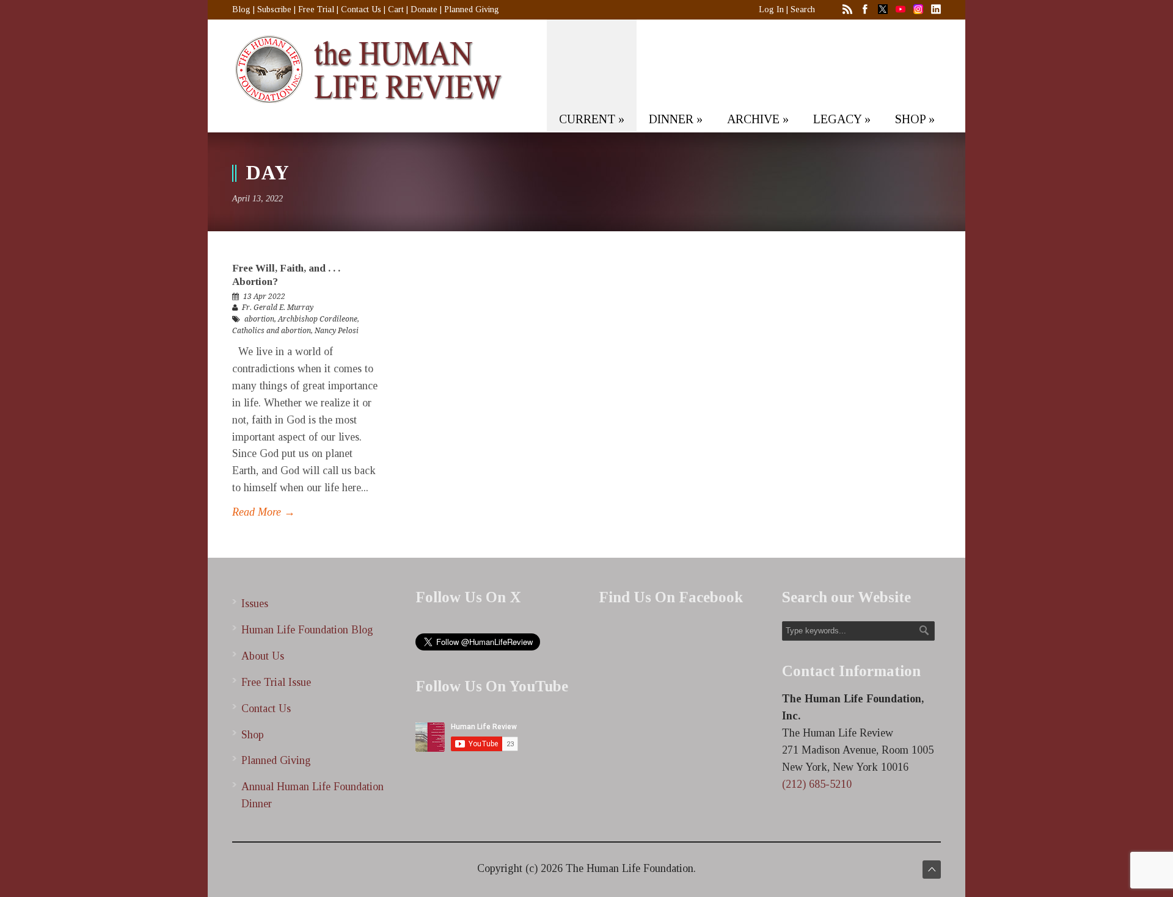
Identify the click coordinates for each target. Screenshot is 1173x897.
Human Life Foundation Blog (307, 630)
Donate (424, 9)
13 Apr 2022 (264, 296)
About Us (262, 656)
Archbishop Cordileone (317, 319)
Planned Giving (471, 9)
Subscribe (274, 9)
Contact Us (361, 9)
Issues (254, 603)
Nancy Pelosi (337, 330)
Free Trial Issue (276, 682)
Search (803, 9)
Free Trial (316, 9)
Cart (396, 9)
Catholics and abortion (271, 330)
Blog (241, 9)
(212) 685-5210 (817, 784)
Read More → (263, 512)
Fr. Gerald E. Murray (277, 307)
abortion (259, 319)
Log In (771, 9)
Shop (252, 735)
